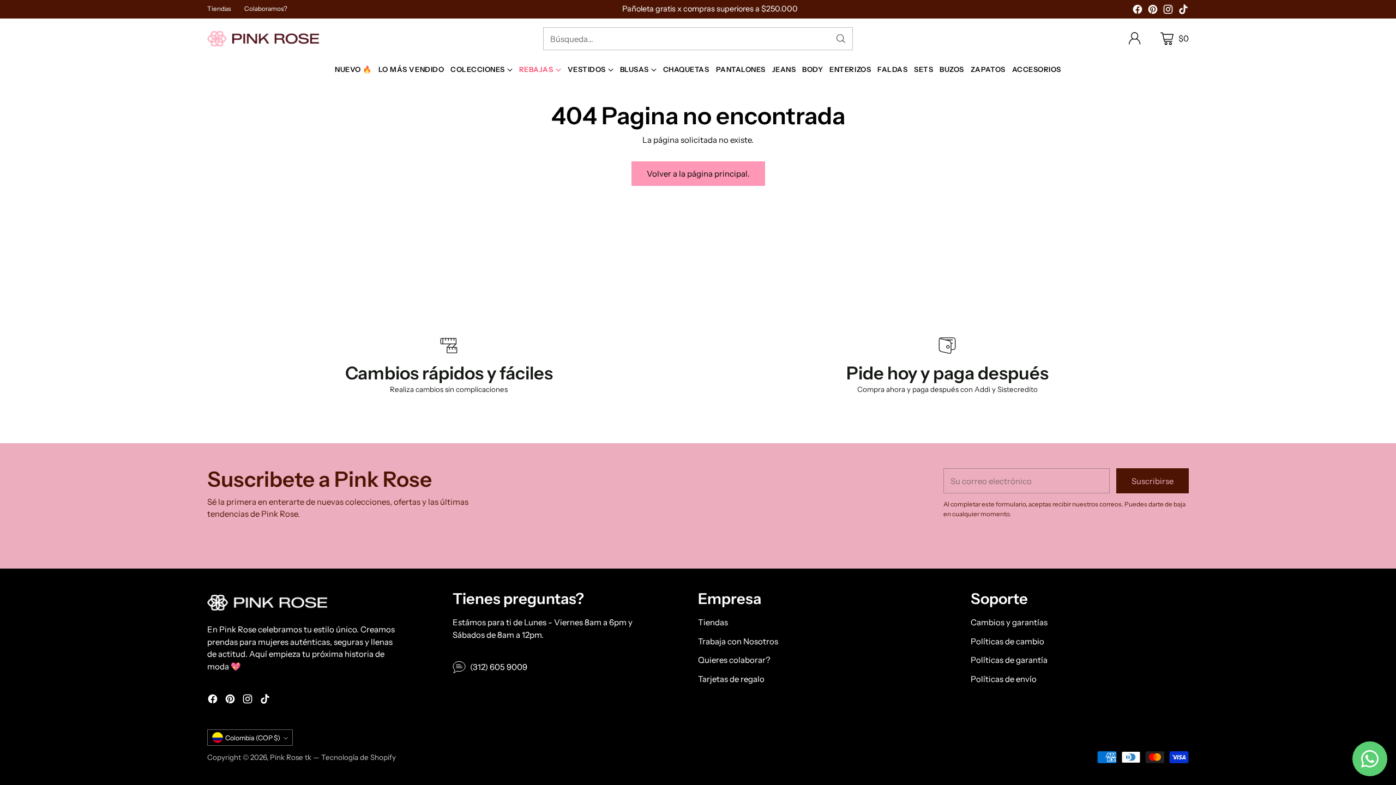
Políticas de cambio (1007, 641)
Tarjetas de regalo (731, 679)
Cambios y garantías (1009, 622)
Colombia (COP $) (252, 738)
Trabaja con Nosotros (738, 641)
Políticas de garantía (1009, 660)
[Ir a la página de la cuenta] (1134, 38)
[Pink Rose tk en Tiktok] (1183, 11)
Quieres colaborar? (734, 660)
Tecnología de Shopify (358, 757)
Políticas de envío (1004, 679)
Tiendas (713, 622)
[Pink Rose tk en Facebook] (1137, 11)
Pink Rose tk (290, 757)
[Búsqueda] (841, 38)
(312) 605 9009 (498, 667)
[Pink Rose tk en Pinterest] (1152, 11)
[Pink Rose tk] (263, 38)
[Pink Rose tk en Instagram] (1168, 11)
